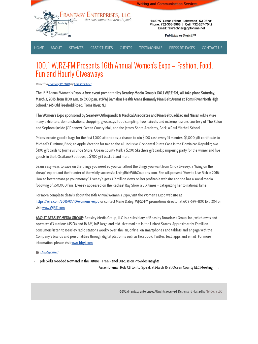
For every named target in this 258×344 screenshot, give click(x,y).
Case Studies (101, 47)
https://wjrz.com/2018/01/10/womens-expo (68, 201)
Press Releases (182, 47)
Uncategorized (49, 252)
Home (39, 47)
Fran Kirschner (82, 84)
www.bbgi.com (82, 242)
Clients (126, 47)
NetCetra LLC (214, 291)
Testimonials (151, 47)
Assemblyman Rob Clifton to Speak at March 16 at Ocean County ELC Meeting (156, 267)
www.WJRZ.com (53, 207)
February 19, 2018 (59, 84)
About (56, 47)
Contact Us (212, 47)
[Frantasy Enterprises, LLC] (125, 3)
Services (76, 47)
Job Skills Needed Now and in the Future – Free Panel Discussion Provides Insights (99, 261)
